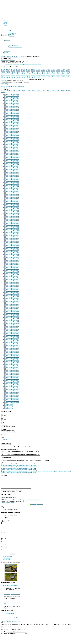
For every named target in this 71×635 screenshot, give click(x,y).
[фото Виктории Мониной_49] (11, 163)
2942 (67, 71)
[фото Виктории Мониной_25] (11, 231)
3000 (2, 75)
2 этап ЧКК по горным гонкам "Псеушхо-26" (12, 594)
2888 (4, 69)
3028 (69, 75)
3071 (34, 77)
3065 (22, 77)
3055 (67, 76)
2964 (52, 72)
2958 (37, 72)
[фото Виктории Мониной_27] (11, 131)
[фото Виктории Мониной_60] (11, 179)
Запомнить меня (6, 554)
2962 (47, 72)
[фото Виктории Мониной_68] (11, 292)
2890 (9, 69)
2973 (4, 73)
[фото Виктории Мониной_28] (11, 132)
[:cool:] (18, 465)
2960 (42, 72)
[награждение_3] (8, 407)
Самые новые (16, 64)
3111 (69, 90)
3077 (2, 90)
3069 (29, 77)
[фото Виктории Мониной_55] (11, 172)
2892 (14, 69)
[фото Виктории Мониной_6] (11, 101)
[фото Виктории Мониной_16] (11, 116)
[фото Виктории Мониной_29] (11, 134)
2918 (7, 71)
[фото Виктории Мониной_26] (11, 129)
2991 (49, 73)
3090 (34, 90)
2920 (12, 71)
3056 (69, 76)
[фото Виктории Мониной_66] (11, 289)
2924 (22, 71)
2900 (34, 69)
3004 (12, 75)
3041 (32, 76)
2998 (67, 73)
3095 (47, 90)
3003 (9, 75)
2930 (37, 71)
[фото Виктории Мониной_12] (11, 110)
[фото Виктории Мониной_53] (11, 169)
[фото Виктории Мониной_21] (11, 123)
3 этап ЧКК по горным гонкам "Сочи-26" (11, 585)
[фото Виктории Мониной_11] (11, 109)
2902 (39, 69)
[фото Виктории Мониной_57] (11, 175)
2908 (54, 69)
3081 (12, 90)
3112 (2, 92)
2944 (2, 72)
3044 (39, 76)
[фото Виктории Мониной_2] (11, 96)
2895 (22, 69)
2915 (69, 69)
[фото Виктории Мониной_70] (11, 295)
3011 (27, 75)
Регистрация (7, 559)
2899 (32, 69)
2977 (14, 73)
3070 (32, 77)
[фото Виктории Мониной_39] (11, 148)
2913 (64, 69)
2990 (47, 73)
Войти (12, 554)
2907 (52, 69)
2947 (9, 72)
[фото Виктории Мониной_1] (11, 94)
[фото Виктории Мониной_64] (11, 286)
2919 (9, 71)
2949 (14, 72)
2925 (24, 71)
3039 (27, 76)
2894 (19, 69)
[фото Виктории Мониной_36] (11, 144)
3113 (4, 92)
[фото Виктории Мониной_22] (11, 125)
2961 (44, 72)
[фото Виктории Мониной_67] (11, 291)
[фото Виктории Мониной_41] (11, 151)
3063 (17, 77)
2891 (12, 69)
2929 (34, 71)
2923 (19, 71)
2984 (32, 73)
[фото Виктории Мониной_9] (11, 106)
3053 (62, 76)
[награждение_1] (8, 404)
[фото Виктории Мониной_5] (11, 100)
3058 (4, 77)
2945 (4, 72)
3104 (62, 90)
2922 (17, 71)
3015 (37, 75)
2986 (37, 73)
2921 (14, 71)
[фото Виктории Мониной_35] (11, 143)
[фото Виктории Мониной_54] (11, 170)
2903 (42, 69)
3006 (17, 75)
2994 (57, 73)
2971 (69, 72)
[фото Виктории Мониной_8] (11, 104)
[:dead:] (18, 472)
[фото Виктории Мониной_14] (11, 113)
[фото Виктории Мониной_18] (11, 119)
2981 (24, 73)
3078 (4, 90)
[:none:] (18, 469)
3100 (59, 90)
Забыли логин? (7, 558)
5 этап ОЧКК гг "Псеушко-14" (19, 56)
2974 (7, 73)
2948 (12, 72)
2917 (4, 71)
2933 (44, 71)
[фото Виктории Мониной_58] (11, 176)
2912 (62, 69)
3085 (22, 90)
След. (2, 87)
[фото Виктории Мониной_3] (11, 97)
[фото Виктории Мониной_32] (11, 138)
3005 (14, 75)
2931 (39, 71)
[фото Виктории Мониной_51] (11, 166)
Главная (9, 56)
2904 (44, 69)
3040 (29, 76)
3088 (29, 90)
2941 (64, 71)
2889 (7, 69)
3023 (57, 75)
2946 (7, 72)
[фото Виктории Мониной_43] (11, 154)
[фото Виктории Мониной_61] (11, 282)
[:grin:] (19, 466)
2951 (19, 72)
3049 (52, 76)
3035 (17, 76)
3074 (37, 77)
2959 (39, 72)
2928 (32, 71)
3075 (39, 77)
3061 (12, 77)
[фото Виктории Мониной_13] (11, 112)
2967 (59, 72)
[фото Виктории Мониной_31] (11, 137)
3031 (7, 76)
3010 (24, 75)
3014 (34, 75)
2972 (2, 73)
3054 (64, 76)
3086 (24, 90)
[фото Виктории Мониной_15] (11, 115)
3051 (57, 76)
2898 (29, 69)
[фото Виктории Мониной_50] (11, 165)
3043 (37, 76)
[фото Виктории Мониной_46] (11, 159)
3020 (49, 75)
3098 (54, 90)
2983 (29, 73)
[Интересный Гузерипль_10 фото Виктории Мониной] (10, 572)
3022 (54, 75)
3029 (2, 76)
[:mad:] (18, 471)
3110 (67, 90)
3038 (24, 76)
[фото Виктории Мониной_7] (11, 103)
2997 (64, 73)
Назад (6, 83)
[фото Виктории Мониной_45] (11, 157)
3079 (7, 90)
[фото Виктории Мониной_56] (11, 173)
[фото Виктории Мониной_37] (11, 145)
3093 (42, 90)
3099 (57, 90)
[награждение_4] (8, 408)
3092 (39, 90)
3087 (27, 90)
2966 (57, 72)
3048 (49, 76)
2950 (17, 72)
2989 (44, 73)
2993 (54, 73)
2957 (34, 72)
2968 (62, 72)
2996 (62, 73)
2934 (47, 71)
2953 (24, 72)
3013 (32, 75)
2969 (64, 72)
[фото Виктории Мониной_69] (11, 294)
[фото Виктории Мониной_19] (11, 121)
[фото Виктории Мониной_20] (11, 122)
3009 (22, 75)
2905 (47, 69)
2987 (39, 73)
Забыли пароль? (8, 556)
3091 (37, 90)
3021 (52, 75)
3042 (34, 76)
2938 (57, 71)
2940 (62, 71)
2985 (34, 73)
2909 (57, 69)
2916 (2, 71)
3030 (4, 76)
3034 (14, 76)
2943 (69, 71)
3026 (64, 75)
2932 (42, 71)
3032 (9, 76)
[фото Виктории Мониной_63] (11, 285)
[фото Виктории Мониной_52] (11, 167)
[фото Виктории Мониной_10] (11, 107)
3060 (9, 77)
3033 (12, 76)
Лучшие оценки (8, 64)
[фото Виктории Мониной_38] (11, 147)
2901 (37, 69)
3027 (67, 75)
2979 (19, 73)
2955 (29, 72)
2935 (49, 71)
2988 (42, 73)
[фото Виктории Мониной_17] (11, 118)
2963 (49, 72)
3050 (54, 76)
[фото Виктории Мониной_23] (11, 126)
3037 (22, 76)
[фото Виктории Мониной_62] (11, 283)
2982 (27, 73)
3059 (7, 77)
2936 (52, 71)
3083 (17, 90)
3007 (19, 75)
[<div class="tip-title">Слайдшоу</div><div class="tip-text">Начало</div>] (3, 80)
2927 (29, 71)
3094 (44, 90)
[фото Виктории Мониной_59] (11, 178)
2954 (27, 72)
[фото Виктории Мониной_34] (11, 141)
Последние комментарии (26, 64)
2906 (49, 69)
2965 (54, 72)
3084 (19, 90)
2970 (67, 72)
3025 (62, 75)
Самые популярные (36, 64)
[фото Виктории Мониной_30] (11, 135)
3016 (39, 75)
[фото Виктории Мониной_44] (11, 156)
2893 (17, 69)
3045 (42, 76)
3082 (14, 90)
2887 (2, 69)
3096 (49, 90)
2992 (52, 73)
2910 (59, 69)
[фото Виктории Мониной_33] (11, 140)
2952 (22, 72)
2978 (17, 73)
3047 (47, 76)
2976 (12, 73)
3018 (44, 75)
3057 (2, 77)
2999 (69, 73)
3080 (9, 90)
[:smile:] (19, 463)
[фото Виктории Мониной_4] (11, 99)
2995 (59, 73)
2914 (67, 69)
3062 (14, 77)
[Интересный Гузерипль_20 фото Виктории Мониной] (10, 580)
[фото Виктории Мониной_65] (11, 288)
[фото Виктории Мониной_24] (11, 128)
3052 (59, 76)
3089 (32, 90)
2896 (24, 69)
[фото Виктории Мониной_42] (11, 153)
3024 (59, 75)
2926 (27, 71)
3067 (27, 77)
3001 (4, 75)
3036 (19, 76)
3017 (42, 75)
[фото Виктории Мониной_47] (11, 160)
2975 (9, 73)
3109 (64, 90)
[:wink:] (18, 468)
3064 (19, 77)
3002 (7, 75)
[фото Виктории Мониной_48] (11, 162)
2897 (27, 69)
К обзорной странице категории (8, 60)
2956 (32, 72)
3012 (29, 75)
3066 (24, 77)
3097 (52, 90)
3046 (44, 76)
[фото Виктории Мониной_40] (11, 150)
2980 (22, 73)
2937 (54, 71)
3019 (47, 75)
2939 (59, 71)
